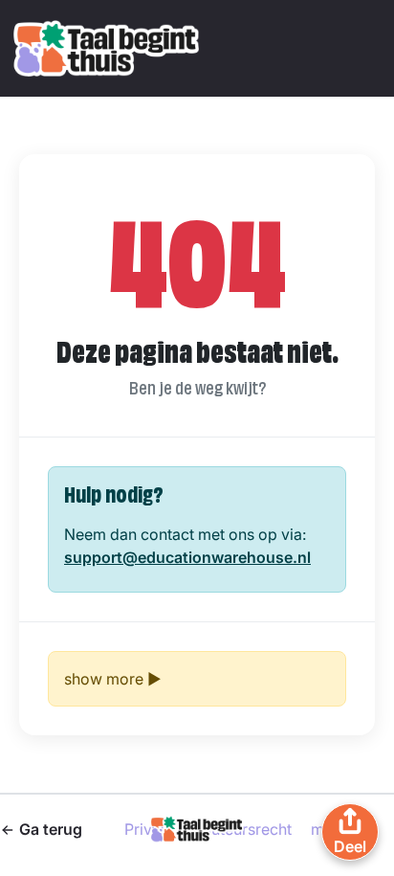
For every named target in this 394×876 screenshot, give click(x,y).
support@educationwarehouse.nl (187, 557)
